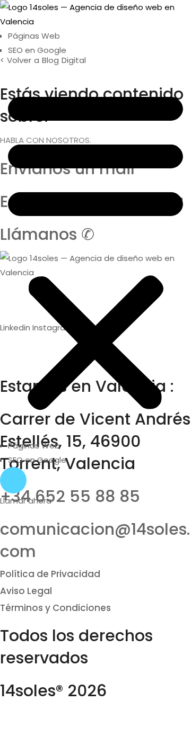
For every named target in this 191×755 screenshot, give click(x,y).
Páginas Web (34, 35)
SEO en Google (37, 50)
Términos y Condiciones (55, 607)
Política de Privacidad (50, 574)
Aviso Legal (26, 591)
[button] (95, 247)
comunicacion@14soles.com (95, 540)
